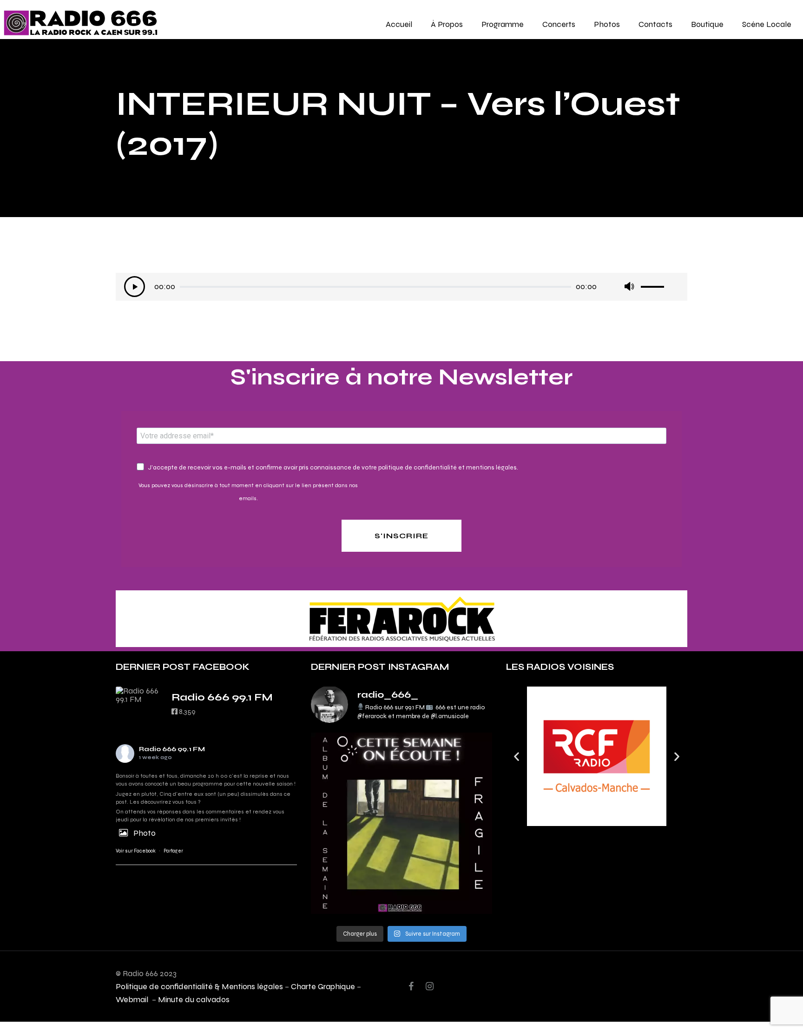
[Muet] (629, 286)
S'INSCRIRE (401, 535)
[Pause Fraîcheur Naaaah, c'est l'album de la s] (401, 823)
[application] (401, 289)
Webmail (133, 999)
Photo (144, 833)
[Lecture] (134, 286)
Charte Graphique (323, 986)
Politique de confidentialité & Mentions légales (199, 986)
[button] (516, 756)
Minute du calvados (194, 999)
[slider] (660, 283)
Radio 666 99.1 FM (172, 749)
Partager (173, 851)
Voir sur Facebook (136, 851)
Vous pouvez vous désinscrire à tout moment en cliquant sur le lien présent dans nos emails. (248, 492)
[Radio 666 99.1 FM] (139, 695)
